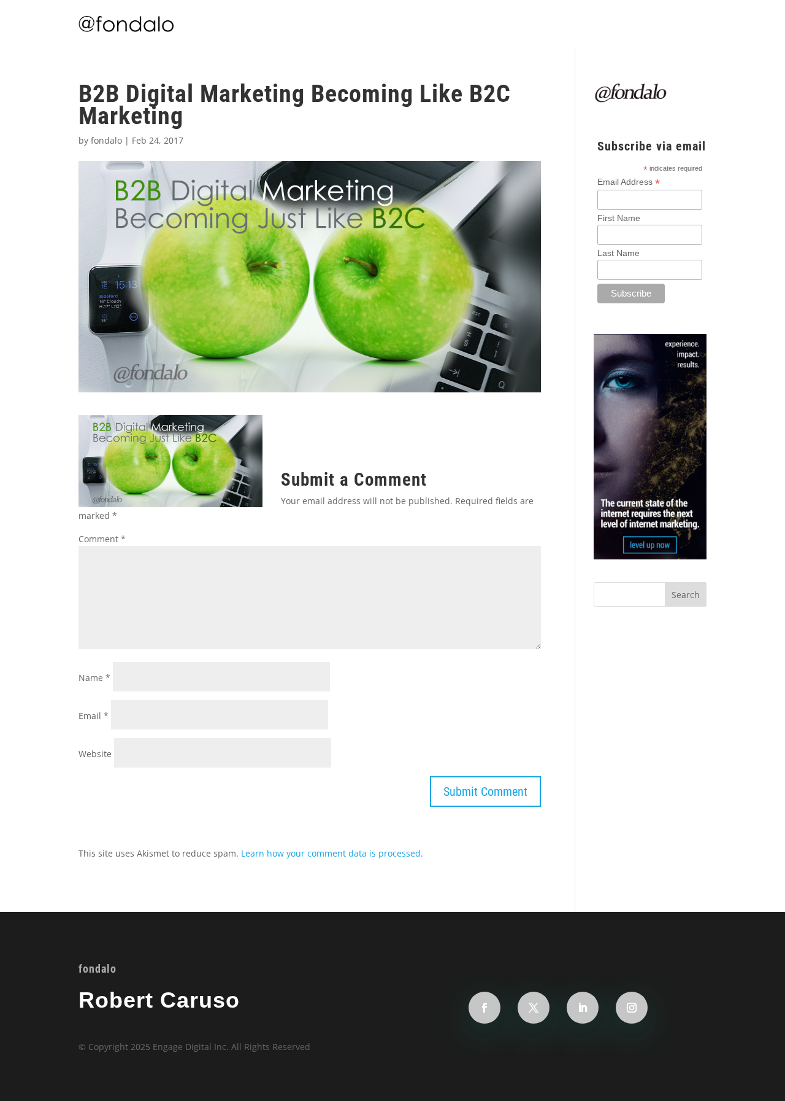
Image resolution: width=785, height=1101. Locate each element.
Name (94, 677)
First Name (618, 218)
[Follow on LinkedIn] (583, 1008)
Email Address (628, 182)
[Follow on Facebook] (484, 1008)
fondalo (106, 140)
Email (93, 716)
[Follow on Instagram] (632, 1008)
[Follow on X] (534, 1008)
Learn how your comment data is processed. (332, 853)
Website (95, 754)
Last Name (618, 253)
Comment (102, 539)
